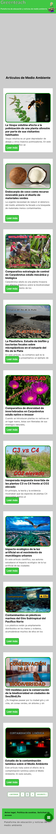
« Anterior (13, 794)
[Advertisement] (28, 42)
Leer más (12, 147)
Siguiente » (41, 794)
